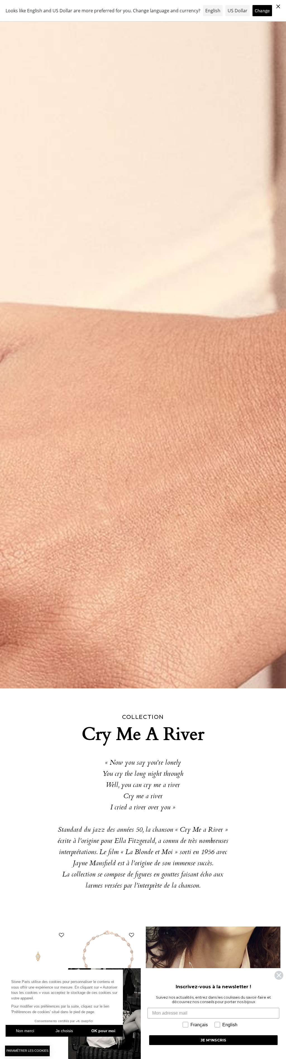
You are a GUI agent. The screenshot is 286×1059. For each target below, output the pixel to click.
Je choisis (64, 1031)
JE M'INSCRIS (213, 1040)
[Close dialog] (279, 975)
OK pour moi (103, 1031)
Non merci (25, 1031)
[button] (60, 936)
